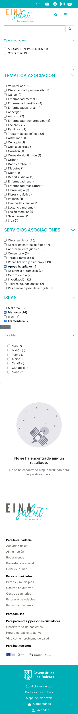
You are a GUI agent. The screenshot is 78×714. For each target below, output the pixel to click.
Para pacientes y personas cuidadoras (33, 621)
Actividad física (16, 546)
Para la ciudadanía (19, 540)
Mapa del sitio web (39, 698)
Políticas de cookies (39, 692)
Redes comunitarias (19, 605)
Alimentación (15, 551)
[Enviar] (70, 29)
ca (38, 4)
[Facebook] (55, 4)
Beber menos (15, 557)
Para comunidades (19, 576)
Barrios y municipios (20, 582)
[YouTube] (69, 4)
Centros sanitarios (18, 593)
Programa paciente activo (24, 632)
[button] (39, 40)
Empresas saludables (20, 599)
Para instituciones (19, 645)
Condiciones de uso (39, 686)
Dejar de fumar (16, 569)
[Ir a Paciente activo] (20, 15)
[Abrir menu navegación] (65, 14)
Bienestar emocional (20, 563)
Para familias (15, 614)
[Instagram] (62, 4)
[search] (55, 14)
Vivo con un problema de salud (27, 638)
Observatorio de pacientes (24, 627)
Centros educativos (19, 588)
